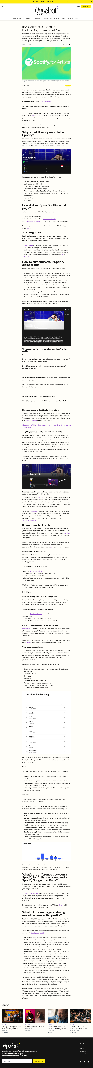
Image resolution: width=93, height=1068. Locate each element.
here (28, 228)
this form (61, 905)
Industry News (48, 18)
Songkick (42, 497)
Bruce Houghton (74, 1030)
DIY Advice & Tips (26, 23)
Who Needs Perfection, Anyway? (34, 1026)
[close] (91, 2)
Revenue (4, 1024)
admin (23, 44)
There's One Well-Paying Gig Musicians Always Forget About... (57, 1027)
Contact (82, 1048)
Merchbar (67, 533)
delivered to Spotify (49, 219)
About (76, 18)
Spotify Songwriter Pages (30, 893)
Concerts (70, 18)
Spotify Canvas (27, 629)
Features (56, 18)
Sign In (78, 6)
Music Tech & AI (38, 18)
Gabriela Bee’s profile (29, 520)
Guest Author (5, 1030)
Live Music (21, 18)
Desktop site (28, 245)
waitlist (29, 642)
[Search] (2, 6)
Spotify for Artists (36, 571)
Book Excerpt (28, 1024)
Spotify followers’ (31, 420)
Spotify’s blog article (37, 933)
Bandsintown (84, 1051)
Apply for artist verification (33, 221)
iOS (62, 255)
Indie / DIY (28, 18)
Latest (63, 18)
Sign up (82, 1043)
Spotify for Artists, (38, 115)
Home (14, 18)
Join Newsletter (86, 6)
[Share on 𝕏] (63, 44)
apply (52, 547)
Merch (72, 1024)
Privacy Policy (84, 1054)
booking (50, 1024)
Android (26, 257)
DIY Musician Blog (45, 101)
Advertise (83, 1046)
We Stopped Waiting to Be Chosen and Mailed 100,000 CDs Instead (12, 1027)
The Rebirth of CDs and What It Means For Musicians (78, 1027)
